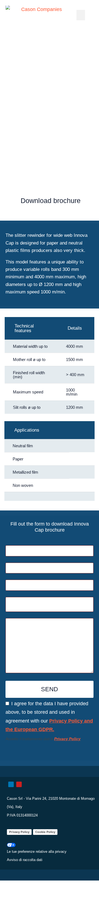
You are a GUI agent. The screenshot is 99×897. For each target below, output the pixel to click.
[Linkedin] (11, 784)
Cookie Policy (45, 832)
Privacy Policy (19, 832)
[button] (80, 15)
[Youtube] (19, 784)
